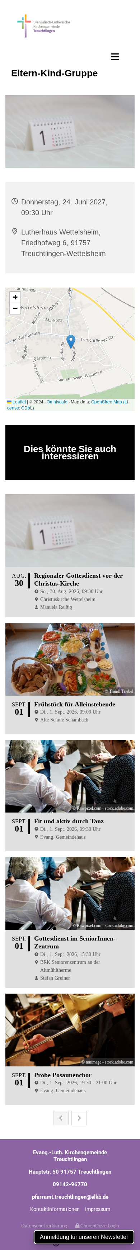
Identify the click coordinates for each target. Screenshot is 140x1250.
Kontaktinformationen (55, 1209)
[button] (70, 56)
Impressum (97, 1209)
